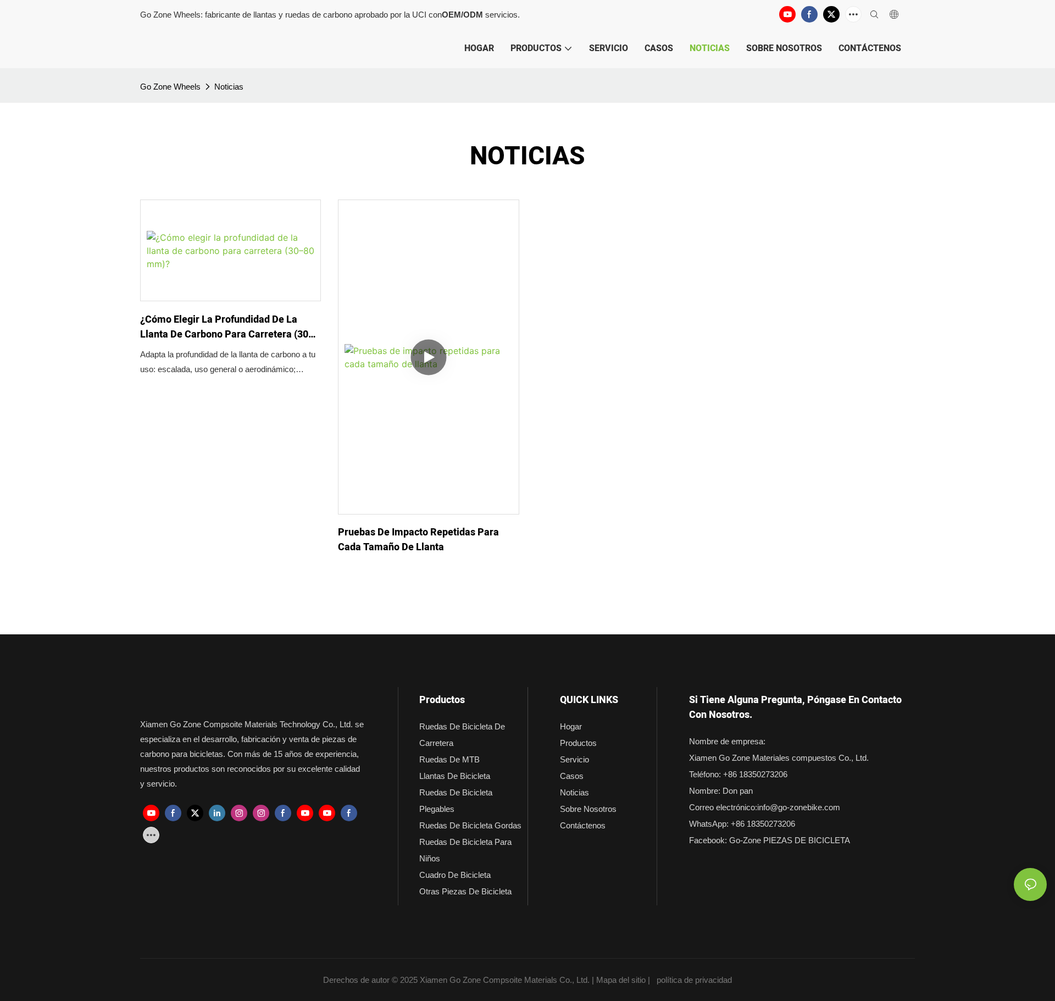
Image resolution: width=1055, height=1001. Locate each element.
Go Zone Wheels (170, 86)
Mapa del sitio (621, 980)
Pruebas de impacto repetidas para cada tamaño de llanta (418, 540)
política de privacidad (694, 980)
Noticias (228, 86)
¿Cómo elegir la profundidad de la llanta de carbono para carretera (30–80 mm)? (227, 327)
